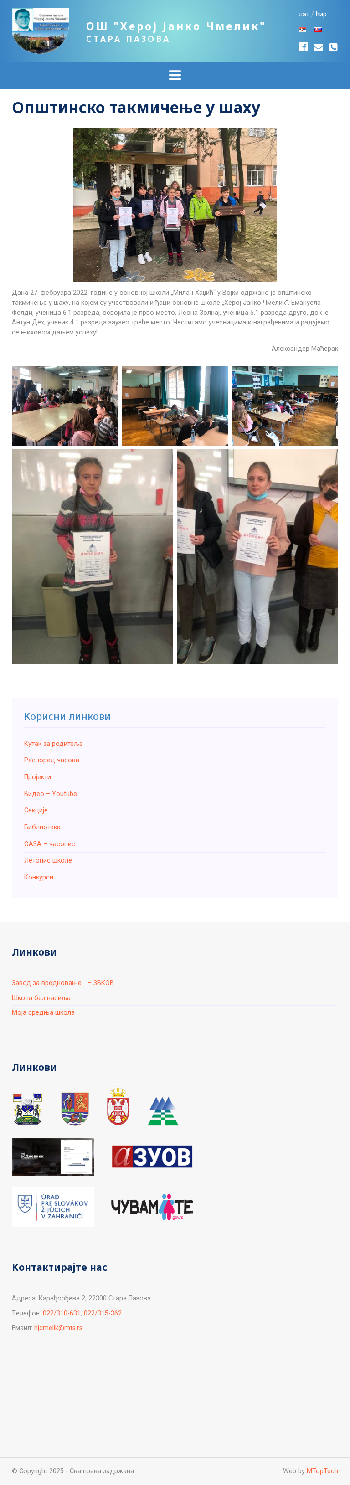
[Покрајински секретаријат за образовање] (75, 1109)
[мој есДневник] (53, 1157)
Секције (36, 810)
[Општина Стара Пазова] (27, 1109)
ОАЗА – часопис (49, 844)
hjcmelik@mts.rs (58, 1328)
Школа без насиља (41, 998)
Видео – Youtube (50, 794)
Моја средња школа (43, 1013)
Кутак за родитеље (53, 744)
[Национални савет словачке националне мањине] (163, 1111)
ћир (321, 14)
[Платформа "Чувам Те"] (152, 1207)
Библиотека (42, 827)
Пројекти (37, 777)
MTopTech (322, 1471)
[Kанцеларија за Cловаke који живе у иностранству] (53, 1207)
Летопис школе (48, 860)
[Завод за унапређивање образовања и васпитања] (152, 1156)
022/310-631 (62, 1313)
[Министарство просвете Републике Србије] (118, 1105)
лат (304, 14)
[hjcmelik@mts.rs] (318, 47)
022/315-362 (103, 1313)
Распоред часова (51, 760)
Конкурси (38, 877)
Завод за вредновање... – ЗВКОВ (63, 983)
